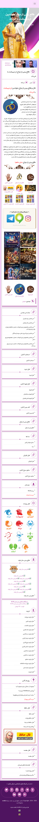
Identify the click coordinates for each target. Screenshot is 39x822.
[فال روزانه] (12, 240)
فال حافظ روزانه (30, 718)
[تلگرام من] (27, 790)
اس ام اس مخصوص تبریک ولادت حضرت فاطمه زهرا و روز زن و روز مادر (20, 328)
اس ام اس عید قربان (28, 318)
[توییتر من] (6, 790)
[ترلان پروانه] (20, 64)
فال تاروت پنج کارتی (28, 642)
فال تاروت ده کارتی (29, 655)
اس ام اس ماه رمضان (28, 322)
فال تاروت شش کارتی (28, 646)
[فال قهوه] (28, 256)
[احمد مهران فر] (31, 64)
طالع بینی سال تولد (29, 595)
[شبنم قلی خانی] (8, 64)
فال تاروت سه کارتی (28, 633)
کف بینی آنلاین (30, 412)
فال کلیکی (31, 461)
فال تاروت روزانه (29, 617)
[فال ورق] (12, 272)
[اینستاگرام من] (17, 790)
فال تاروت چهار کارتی (28, 638)
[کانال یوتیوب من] (20, 794)
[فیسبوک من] (22, 790)
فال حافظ (31, 713)
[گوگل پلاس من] (25, 794)
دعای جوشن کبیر (29, 442)
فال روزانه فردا (30, 770)
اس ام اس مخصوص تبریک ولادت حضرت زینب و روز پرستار (21, 344)
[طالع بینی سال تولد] (19, 581)
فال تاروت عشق (29, 659)
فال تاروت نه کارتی (29, 650)
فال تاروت (31, 671)
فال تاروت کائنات (29, 625)
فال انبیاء (31, 375)
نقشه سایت (13, 807)
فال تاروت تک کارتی (28, 629)
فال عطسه (31, 756)
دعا (33, 446)
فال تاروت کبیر (30, 621)
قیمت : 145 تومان (19, 604)
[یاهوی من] (32, 790)
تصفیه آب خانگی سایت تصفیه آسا (25, 686)
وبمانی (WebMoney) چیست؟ (26, 690)
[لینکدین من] (14, 794)
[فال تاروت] (28, 240)
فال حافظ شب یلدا (29, 722)
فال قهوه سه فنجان (29, 394)
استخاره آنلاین (30, 360)
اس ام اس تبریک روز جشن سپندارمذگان (23, 333)
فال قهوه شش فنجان (28, 398)
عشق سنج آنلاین (29, 476)
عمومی (24, 301)
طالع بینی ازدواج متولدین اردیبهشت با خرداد (20, 16)
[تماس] (12, 790)
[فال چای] (28, 272)
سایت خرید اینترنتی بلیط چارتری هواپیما (23, 694)
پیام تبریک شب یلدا (29, 726)
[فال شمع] (12, 256)
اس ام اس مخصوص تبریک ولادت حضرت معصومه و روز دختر (20, 338)
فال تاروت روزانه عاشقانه (27, 663)
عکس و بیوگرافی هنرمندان (27, 775)
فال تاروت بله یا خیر (28, 667)
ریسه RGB (31, 490)
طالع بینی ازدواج (25, 162)
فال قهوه (31, 389)
